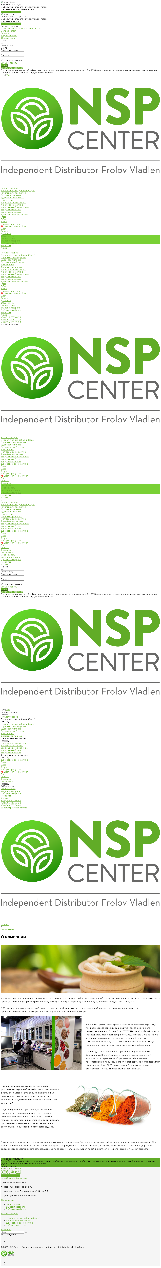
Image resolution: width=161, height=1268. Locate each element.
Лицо (4, 221)
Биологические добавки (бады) (18, 190)
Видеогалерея (9, 35)
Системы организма (11, 267)
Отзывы (5, 33)
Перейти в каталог (11, 12)
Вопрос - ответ (8, 31)
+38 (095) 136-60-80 (11, 322)
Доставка (6, 300)
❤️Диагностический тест (14, 293)
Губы (3, 219)
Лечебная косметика (12, 205)
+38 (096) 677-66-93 (11, 317)
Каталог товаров (9, 253)
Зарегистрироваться (12, 68)
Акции (4, 315)
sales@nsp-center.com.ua (14, 808)
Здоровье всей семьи (12, 198)
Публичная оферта (11, 243)
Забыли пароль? (9, 63)
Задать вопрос (8, 1166)
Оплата (5, 298)
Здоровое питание (11, 195)
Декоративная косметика (14, 214)
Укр (8, 75)
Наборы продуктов (11, 224)
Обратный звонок (10, 1175)
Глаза (3, 217)
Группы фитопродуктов (13, 193)
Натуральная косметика (13, 202)
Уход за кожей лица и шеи (15, 207)
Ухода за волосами (11, 212)
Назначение (7, 200)
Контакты (6, 312)
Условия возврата (10, 241)
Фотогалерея (8, 38)
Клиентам (6, 1229)
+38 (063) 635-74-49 (11, 320)
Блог (3, 296)
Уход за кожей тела (11, 210)
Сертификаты (8, 238)
